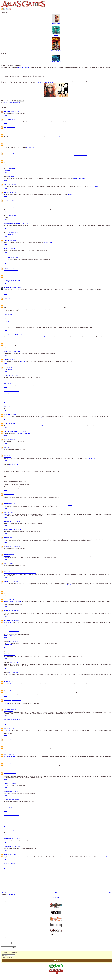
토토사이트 (6, 375)
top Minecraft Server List (32, 147)
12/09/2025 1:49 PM (15, 414)
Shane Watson (7, 414)
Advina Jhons (7, 268)
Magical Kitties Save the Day (56, 61)
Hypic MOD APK (7, 683)
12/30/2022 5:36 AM (24, 223)
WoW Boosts (7, 351)
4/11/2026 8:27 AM (11, 599)
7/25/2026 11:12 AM (11, 773)
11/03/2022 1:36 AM (13, 215)
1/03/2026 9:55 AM (12, 423)
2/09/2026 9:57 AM (10, 455)
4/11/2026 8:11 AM (15, 592)
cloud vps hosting (36, 300)
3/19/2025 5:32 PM (24, 324)
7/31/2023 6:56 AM (11, 240)
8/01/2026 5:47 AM (15, 791)
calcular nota (7, 730)
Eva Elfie (6, 581)
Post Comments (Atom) (11, 894)
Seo (5, 439)
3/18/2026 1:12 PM (10, 537)
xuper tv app (7, 692)
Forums (29, 11)
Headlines (6, 102)
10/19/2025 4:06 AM (15, 383)
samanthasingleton (8, 719)
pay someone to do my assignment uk (12, 223)
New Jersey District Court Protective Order (14, 279)
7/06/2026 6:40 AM (10, 728)
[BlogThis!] (19, 101)
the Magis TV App (39, 418)
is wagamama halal (8, 514)
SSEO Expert (7, 610)
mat (5, 248)
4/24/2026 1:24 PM (13, 651)
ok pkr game (7, 748)
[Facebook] (4, 9)
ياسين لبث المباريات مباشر (106, 856)
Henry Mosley (7, 111)
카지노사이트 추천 (8, 529)
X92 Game (6, 496)
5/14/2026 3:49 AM (10, 691)
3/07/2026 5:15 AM (15, 521)
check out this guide (8, 666)
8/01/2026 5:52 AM (13, 831)
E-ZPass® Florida (8, 407)
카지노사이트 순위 (8, 799)
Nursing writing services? (92, 326)
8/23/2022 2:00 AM (11, 184)
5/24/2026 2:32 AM (17, 719)
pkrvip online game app (9, 775)
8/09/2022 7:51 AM (13, 176)
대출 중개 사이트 (7, 783)
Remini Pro (22, 361)
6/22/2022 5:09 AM (11, 153)
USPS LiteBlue (7, 592)
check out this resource (9, 655)
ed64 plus (60, 136)
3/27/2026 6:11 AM (10, 554)
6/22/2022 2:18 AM (11, 135)
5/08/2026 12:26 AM (10, 681)
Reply (5, 115)
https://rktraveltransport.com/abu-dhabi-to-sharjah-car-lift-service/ (20, 573)
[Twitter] (7, 9)
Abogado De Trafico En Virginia (11, 270)
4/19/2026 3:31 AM (15, 620)
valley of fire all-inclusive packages (41, 209)
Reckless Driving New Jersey (10, 281)
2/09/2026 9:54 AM (10, 447)
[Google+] (9, 9)
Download (10, 369)
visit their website (8, 644)
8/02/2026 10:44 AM (11, 854)
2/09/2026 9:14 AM (10, 439)
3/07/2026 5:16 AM (16, 529)
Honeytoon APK (7, 612)
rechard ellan (7, 546)
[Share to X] (20, 101)
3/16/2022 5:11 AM (15, 111)
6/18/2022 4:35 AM (11, 119)
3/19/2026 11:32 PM (15, 546)
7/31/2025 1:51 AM (10, 344)
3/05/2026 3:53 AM (10, 512)
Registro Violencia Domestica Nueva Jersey (13, 292)
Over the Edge (17, 102)
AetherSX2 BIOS (41, 425)
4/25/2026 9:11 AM (13, 672)
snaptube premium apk (46, 345)
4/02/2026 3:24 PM (13, 581)
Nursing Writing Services (13, 324)
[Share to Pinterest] (23, 101)
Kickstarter (11, 102)
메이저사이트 (7, 815)
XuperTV (69, 584)
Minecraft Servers (78, 129)
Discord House (73, 163)
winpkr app (6, 765)
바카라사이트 (7, 391)
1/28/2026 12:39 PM (21, 431)
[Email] (2, 9)
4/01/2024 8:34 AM (11, 276)
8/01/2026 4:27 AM (16, 783)
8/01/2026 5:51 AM (15, 823)
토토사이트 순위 (7, 791)
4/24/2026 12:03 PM (13, 641)
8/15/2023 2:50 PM (10, 248)
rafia (5, 599)
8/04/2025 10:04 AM (15, 351)
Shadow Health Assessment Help (25, 433)
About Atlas (9, 11)
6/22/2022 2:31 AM (11, 144)
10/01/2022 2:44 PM (22, 208)
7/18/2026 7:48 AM (11, 739)
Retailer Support (23, 11)
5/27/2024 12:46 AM (16, 287)
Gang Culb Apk (7, 622)
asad (5, 119)
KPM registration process (10, 756)
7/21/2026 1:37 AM (11, 754)
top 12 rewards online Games (80, 155)
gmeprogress (7, 863)
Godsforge (56, 35)
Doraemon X (7, 556)
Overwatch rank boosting (79, 178)
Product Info (3, 11)
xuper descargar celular (9, 539)
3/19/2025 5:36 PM (18, 334)
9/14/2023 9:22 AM (14, 268)
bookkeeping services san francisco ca (12, 601)
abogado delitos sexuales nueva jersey (12, 280)
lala (5, 344)
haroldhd (6, 306)
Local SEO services (8, 711)
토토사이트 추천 (7, 383)
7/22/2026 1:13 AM (11, 764)
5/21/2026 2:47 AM (11, 709)
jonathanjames (7, 287)
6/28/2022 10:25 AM (11, 161)
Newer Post (3, 892)
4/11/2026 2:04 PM (15, 610)
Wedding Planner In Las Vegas (11, 208)
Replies (7, 254)
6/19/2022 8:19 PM (11, 127)
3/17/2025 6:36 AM (13, 306)
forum (5, 739)
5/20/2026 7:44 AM (16, 700)
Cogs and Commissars (56, 50)
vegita (5, 276)
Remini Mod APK (7, 359)
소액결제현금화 (7, 846)
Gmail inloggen (7, 170)
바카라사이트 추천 (8, 399)
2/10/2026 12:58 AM (13, 464)
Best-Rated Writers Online (10, 431)
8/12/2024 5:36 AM (13, 298)
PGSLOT (55, 202)
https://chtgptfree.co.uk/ (23, 593)
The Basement (56, 897)
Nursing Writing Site (9, 334)
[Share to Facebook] (22, 101)
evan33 (5, 423)
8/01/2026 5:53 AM (15, 846)
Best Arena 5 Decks (98, 121)
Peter (5, 240)
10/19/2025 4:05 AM (13, 375)
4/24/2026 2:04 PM (13, 662)
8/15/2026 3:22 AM (14, 863)
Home (56, 892)
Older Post (109, 892)
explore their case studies (10, 635)
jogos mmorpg (95, 186)
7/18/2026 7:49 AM (11, 747)
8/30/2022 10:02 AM (11, 200)
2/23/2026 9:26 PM (10, 503)
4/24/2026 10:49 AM (14, 631)
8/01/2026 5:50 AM (14, 807)
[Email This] (18, 101)
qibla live (70, 505)
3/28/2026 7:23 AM (10, 571)
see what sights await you (42, 69)
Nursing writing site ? (49, 336)
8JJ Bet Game (7, 457)
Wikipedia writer (48, 242)
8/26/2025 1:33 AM (11, 367)
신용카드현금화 (7, 838)
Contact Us (15, 11)
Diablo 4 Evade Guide (8, 234)
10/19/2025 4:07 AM (14, 391)
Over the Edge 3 (56, 23)
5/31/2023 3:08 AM (13, 232)
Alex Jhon (6, 298)
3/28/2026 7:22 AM (10, 563)
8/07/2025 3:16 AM (16, 359)
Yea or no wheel (7, 700)
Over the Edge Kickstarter (23, 67)
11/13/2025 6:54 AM (17, 407)
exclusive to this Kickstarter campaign (44, 82)
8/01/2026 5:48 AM (16, 799)
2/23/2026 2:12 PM (10, 494)
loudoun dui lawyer (8, 314)
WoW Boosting (11, 257)
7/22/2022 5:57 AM (13, 168)
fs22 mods (69, 194)
